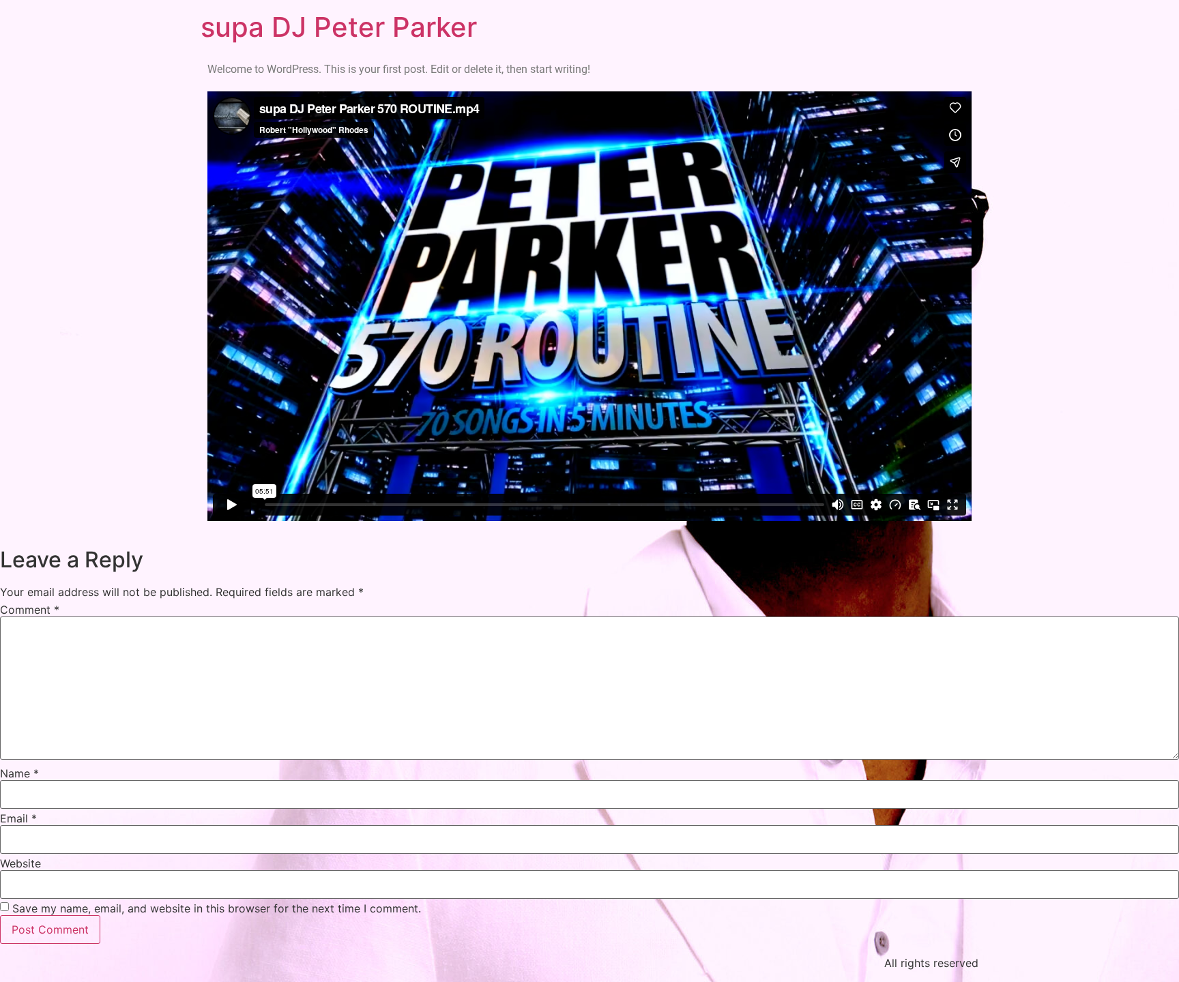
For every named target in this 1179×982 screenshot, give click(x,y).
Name (19, 773)
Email (18, 818)
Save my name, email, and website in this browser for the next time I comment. (216, 908)
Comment (29, 609)
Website (20, 863)
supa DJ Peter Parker (339, 27)
